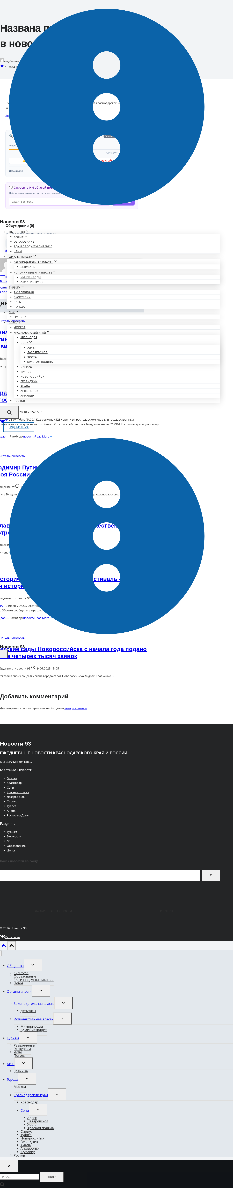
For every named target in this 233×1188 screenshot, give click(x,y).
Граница (20, 317)
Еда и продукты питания (33, 246)
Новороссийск (32, 376)
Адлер (32, 347)
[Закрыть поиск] (9, 1166)
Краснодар (28, 337)
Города (12, 1079)
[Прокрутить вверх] (4, 946)
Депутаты (27, 266)
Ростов (19, 400)
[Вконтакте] (2, 422)
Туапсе (25, 371)
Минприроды (30, 277)
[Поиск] (211, 875)
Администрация (33, 282)
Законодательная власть (34, 1003)
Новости (11, 744)
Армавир (27, 395)
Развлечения (24, 292)
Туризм (12, 832)
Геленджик (28, 381)
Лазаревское (37, 352)
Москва (19, 327)
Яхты (17, 302)
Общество (15, 965)
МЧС (10, 841)
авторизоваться (75, 708)
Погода (19, 306)
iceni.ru (166, 911)
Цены (18, 251)
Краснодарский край (31, 1095)
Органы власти (19, 991)
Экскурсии (22, 297)
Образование (24, 241)
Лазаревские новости (53, 911)
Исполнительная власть (33, 1019)
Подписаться (19, 427)
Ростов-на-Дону (18, 815)
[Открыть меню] (4, 654)
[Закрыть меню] (1, 953)
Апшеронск (29, 391)
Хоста (32, 357)
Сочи (10, 787)
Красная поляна (40, 361)
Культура (20, 236)
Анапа (25, 386)
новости (42, 753)
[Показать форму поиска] (9, 412)
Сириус (26, 366)
